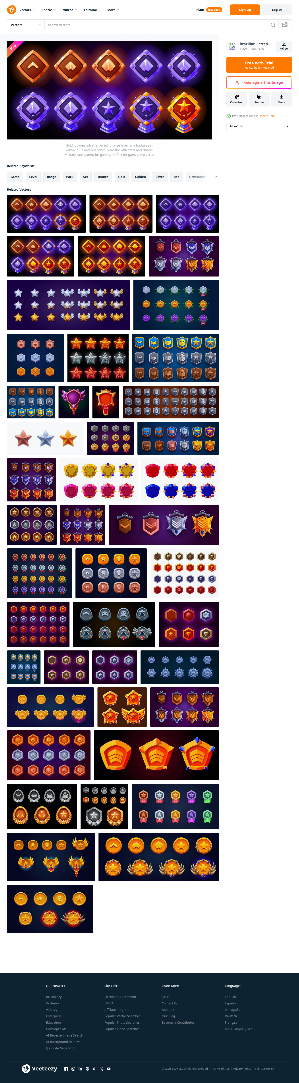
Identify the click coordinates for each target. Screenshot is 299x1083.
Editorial (90, 10)
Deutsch (231, 1016)
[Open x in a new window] (101, 1068)
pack (69, 177)
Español (231, 1003)
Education (53, 1022)
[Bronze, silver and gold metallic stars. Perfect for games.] (45, 438)
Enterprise (54, 1016)
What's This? (267, 116)
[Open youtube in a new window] (108, 1068)
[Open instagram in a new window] (73, 1068)
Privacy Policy (242, 1069)
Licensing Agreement (120, 997)
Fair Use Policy (264, 1069)
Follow (284, 48)
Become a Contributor (178, 1022)
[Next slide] (212, 177)
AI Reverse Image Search (64, 1035)
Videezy (51, 1010)
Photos (47, 10)
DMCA (109, 1003)
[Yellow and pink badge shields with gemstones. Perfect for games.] (99, 479)
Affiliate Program (116, 1010)
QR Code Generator (60, 1048)
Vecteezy (52, 1003)
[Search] (273, 24)
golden (140, 177)
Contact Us (170, 1003)
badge (51, 177)
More (111, 10)
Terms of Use (221, 1069)
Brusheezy (54, 997)
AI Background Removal (63, 1042)
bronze (103, 177)
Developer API (56, 1029)
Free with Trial (259, 65)
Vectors (25, 10)
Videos (68, 10)
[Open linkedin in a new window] (80, 1068)
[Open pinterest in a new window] (87, 1068)
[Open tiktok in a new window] (94, 1068)
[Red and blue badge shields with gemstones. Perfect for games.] (180, 479)
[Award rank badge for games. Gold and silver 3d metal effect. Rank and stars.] (104, 806)
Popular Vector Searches (122, 1016)
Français (231, 1022)
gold (121, 177)
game (15, 177)
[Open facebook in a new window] (66, 1068)
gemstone (197, 177)
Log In (277, 10)
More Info (236, 126)
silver (160, 177)
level (33, 177)
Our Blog (168, 1016)
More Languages (237, 1029)
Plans (200, 10)
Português (232, 1010)
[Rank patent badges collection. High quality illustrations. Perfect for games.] (180, 667)
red (176, 177)
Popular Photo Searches (122, 1022)
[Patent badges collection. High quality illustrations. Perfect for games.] (39, 573)
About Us (168, 1010)
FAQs (165, 997)
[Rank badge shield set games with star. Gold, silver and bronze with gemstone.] (32, 525)
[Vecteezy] (11, 9)
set (85, 177)
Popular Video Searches (121, 1029)
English (230, 997)
